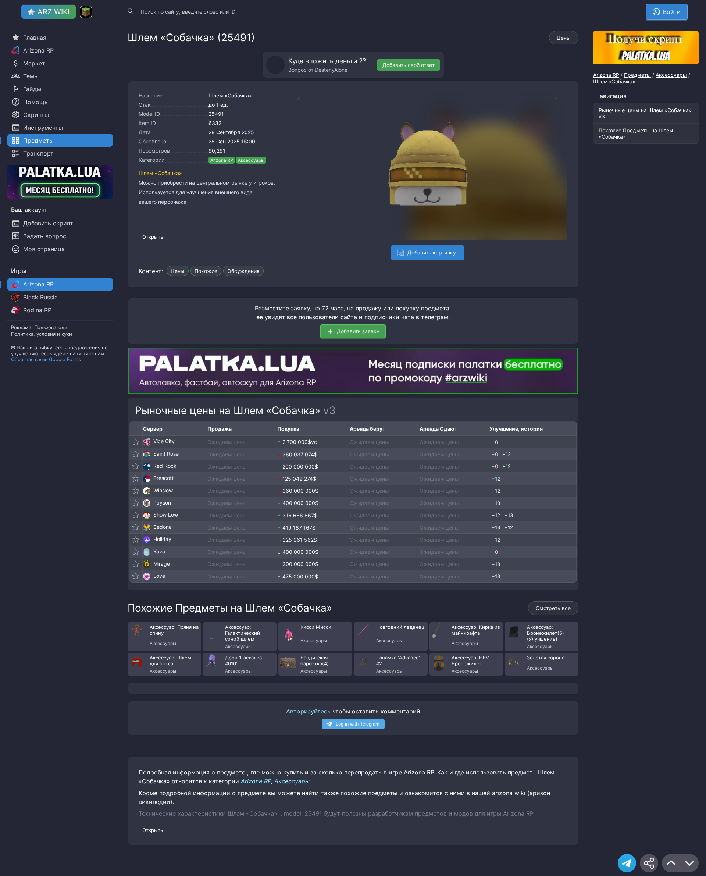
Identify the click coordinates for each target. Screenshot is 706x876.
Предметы (637, 75)
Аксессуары (251, 160)
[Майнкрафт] (86, 12)
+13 (496, 503)
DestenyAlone (331, 70)
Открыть (152, 237)
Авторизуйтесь (308, 711)
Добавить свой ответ (408, 65)
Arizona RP (221, 160)
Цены (564, 38)
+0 (495, 442)
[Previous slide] (295, 99)
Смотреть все (553, 608)
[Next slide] (560, 99)
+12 (506, 454)
